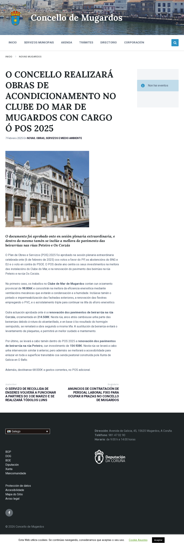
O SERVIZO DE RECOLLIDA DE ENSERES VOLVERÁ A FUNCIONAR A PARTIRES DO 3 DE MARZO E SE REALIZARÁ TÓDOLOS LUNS (30, 394)
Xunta (8, 469)
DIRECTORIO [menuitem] (108, 42)
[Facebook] (9, 512)
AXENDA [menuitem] (66, 42)
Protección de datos (18, 485)
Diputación (12, 464)
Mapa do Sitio (14, 494)
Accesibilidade (14, 490)
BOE (8, 460)
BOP (8, 452)
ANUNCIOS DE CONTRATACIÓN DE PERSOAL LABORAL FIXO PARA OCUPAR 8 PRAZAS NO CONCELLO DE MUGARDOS (93, 394)
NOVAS (31, 138)
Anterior (11, 384)
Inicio (8, 56)
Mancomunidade (15, 473)
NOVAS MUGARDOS (30, 56)
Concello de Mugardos (77, 17)
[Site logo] (15, 26)
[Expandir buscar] (175, 42)
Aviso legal (12, 498)
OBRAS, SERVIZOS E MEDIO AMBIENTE (59, 138)
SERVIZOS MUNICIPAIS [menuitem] (39, 42)
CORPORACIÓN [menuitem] (134, 42)
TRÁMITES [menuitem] (86, 42)
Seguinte (113, 384)
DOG (8, 456)
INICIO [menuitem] (13, 42)
